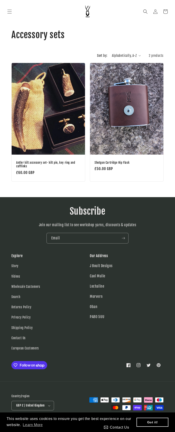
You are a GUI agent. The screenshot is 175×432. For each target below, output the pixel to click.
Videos (15, 276)
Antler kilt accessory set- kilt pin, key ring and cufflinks (45, 164)
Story (14, 266)
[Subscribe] (123, 238)
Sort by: (102, 56)
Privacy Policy (21, 317)
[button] (10, 12)
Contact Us (18, 338)
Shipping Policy (22, 328)
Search (16, 297)
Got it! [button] (152, 422)
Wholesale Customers (25, 287)
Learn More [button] (33, 425)
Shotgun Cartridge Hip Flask (112, 162)
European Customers (25, 348)
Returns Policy (21, 307)
